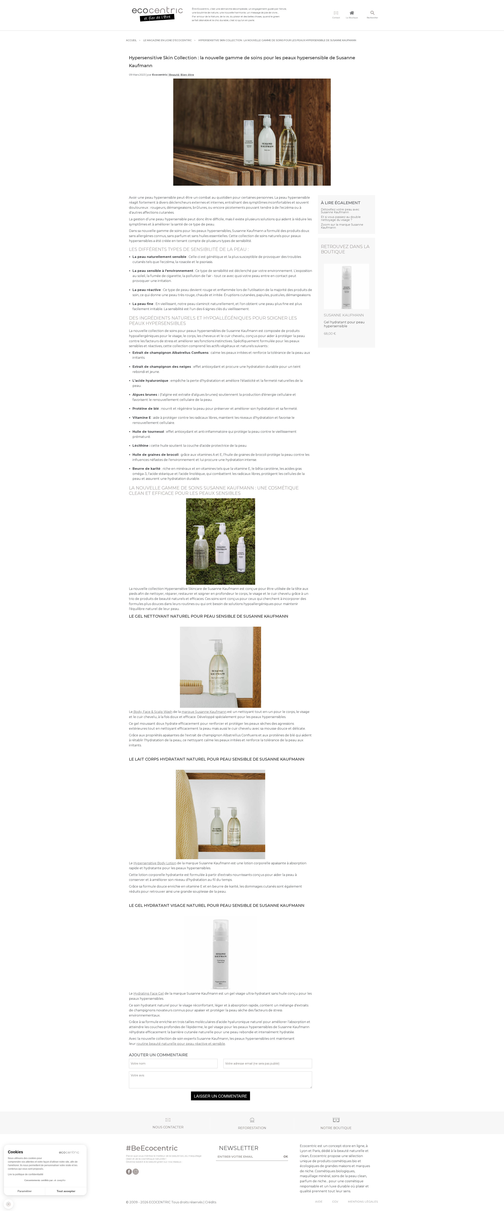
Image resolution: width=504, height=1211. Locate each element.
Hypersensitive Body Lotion (154, 863)
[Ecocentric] (157, 15)
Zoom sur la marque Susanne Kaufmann (342, 226)
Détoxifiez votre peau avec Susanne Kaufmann (340, 211)
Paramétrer (25, 1191)
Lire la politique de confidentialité (25, 1174)
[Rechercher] (372, 13)
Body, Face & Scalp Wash (152, 712)
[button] (8, 1204)
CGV (335, 1201)
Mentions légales (363, 1201)
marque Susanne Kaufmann (204, 712)
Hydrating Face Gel (148, 993)
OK (286, 1156)
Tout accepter (66, 1191)
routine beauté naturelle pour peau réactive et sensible (180, 1044)
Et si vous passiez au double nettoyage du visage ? (341, 218)
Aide (318, 1201)
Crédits (210, 1202)
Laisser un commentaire (220, 1096)
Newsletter (232, 1148)
